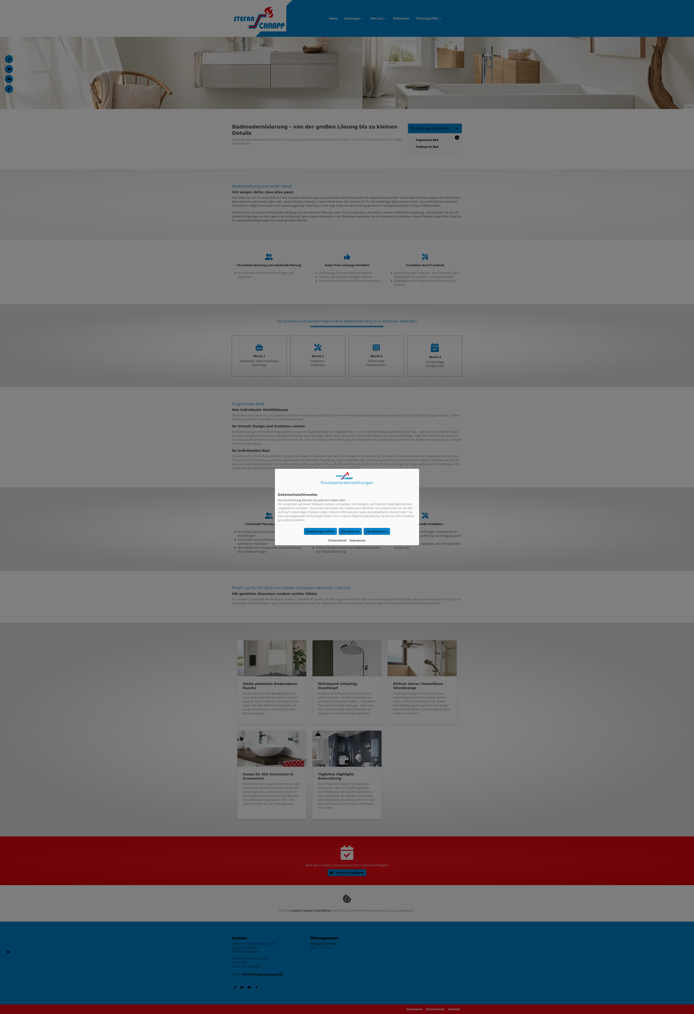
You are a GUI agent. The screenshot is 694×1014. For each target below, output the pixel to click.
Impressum (357, 540)
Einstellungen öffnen (320, 531)
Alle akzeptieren (377, 531)
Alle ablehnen (350, 531)
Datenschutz (337, 540)
